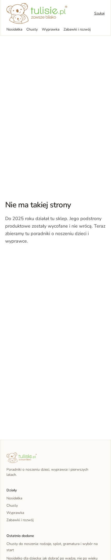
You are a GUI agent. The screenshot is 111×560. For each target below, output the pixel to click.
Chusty (32, 29)
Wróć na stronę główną (32, 257)
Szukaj (99, 13)
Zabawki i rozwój (77, 29)
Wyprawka (50, 29)
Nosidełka (14, 29)
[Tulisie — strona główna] (36, 13)
